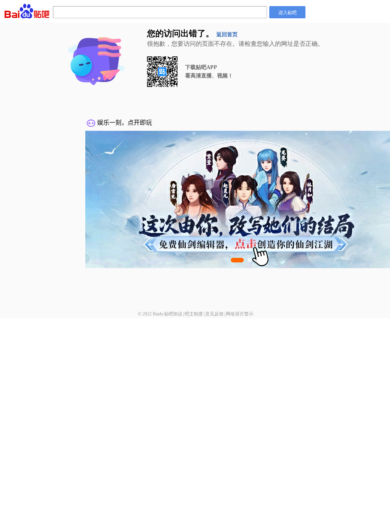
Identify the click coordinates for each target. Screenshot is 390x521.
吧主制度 (194, 314)
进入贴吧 (287, 12)
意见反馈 (214, 314)
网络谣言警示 (239, 314)
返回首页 (227, 34)
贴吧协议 (173, 314)
